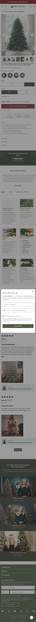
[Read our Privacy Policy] (33, 319)
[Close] (33, 291)
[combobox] (6, 310)
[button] (31, 617)
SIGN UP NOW (18, 326)
